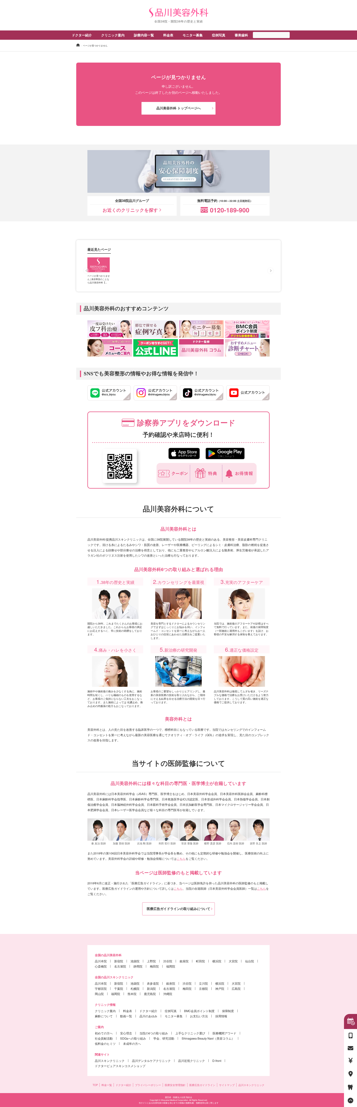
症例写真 (218, 35)
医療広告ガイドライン (202, 1085)
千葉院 (118, 988)
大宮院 (233, 961)
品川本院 (101, 961)
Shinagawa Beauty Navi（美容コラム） (208, 1038)
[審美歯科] (350, 1087)
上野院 (151, 961)
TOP (95, 1085)
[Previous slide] (86, 271)
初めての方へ (104, 1033)
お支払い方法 (199, 1016)
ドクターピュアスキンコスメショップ (120, 1066)
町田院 (200, 961)
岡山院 (99, 994)
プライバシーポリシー (148, 1085)
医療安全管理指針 (175, 1085)
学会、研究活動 (163, 1038)
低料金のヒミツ (105, 1043)
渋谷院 (167, 961)
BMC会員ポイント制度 (199, 1011)
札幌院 (135, 988)
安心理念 (126, 1033)
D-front (216, 1061)
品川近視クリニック (191, 1061)
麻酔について (104, 1016)
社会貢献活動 (104, 1038)
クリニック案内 (105, 1011)
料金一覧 (107, 1085)
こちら (181, 858)
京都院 (203, 988)
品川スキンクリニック (110, 1061)
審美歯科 (241, 35)
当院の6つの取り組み (153, 1033)
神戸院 (219, 988)
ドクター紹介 (82, 35)
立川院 (203, 983)
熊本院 (132, 994)
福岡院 (170, 966)
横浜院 (216, 961)
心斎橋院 (101, 966)
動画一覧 (126, 1016)
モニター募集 (193, 35)
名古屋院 (120, 966)
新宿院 (118, 961)
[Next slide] (270, 271)
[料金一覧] (350, 1060)
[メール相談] (350, 1048)
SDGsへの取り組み (133, 1038)
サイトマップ (227, 1085)
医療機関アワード (224, 1033)
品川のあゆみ (148, 1016)
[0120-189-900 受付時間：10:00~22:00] (350, 1035)
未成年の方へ (132, 1043)
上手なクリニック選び (190, 1033)
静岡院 (138, 966)
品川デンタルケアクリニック (151, 1061)
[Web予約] (350, 1021)
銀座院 (184, 961)
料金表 (127, 1011)
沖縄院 (167, 994)
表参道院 (153, 983)
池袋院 (135, 961)
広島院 (236, 988)
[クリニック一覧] (350, 1074)
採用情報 (221, 1016)
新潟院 (151, 988)
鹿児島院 (150, 994)
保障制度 (228, 1011)
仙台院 (249, 961)
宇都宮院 (101, 988)
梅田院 (154, 966)
